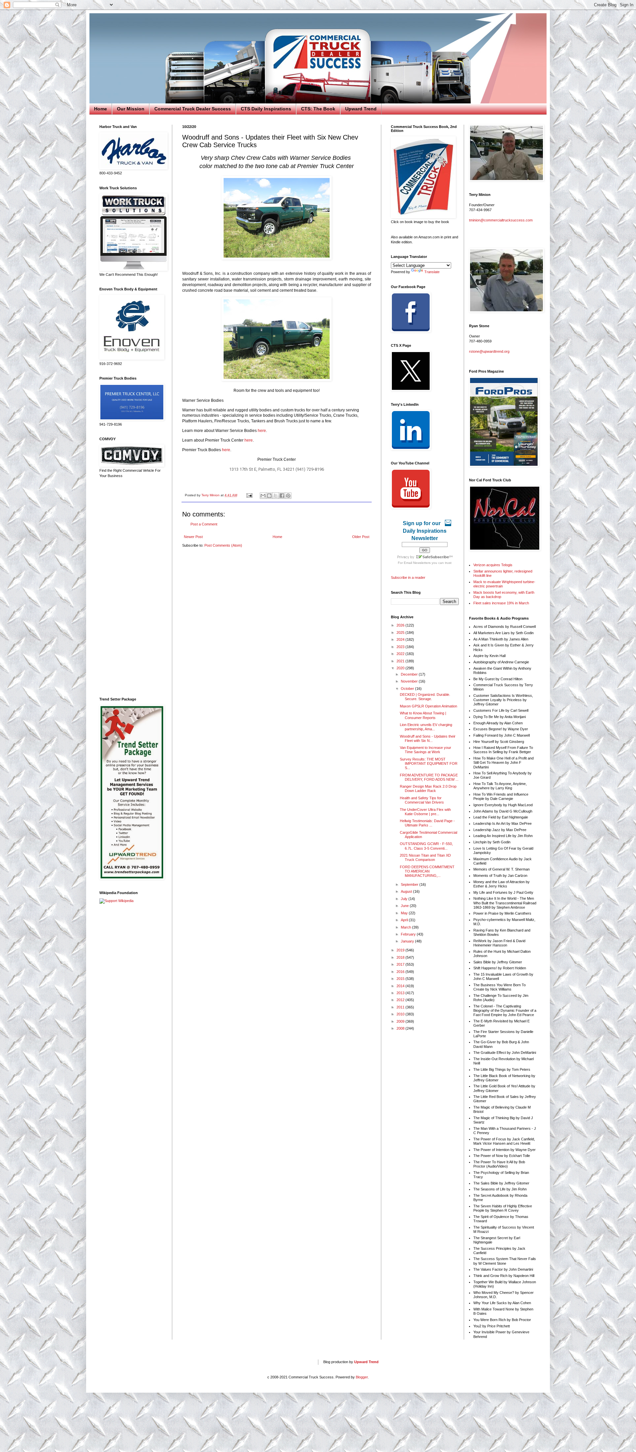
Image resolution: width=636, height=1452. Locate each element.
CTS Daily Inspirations (266, 108)
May (405, 913)
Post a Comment (203, 524)
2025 (401, 633)
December (410, 674)
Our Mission (130, 108)
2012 (401, 1000)
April (405, 920)
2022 (401, 654)
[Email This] (263, 495)
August (407, 891)
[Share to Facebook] (282, 495)
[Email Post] (249, 495)
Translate (432, 272)
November (410, 681)
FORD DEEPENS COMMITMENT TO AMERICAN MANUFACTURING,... (427, 871)
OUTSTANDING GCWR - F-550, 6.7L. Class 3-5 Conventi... (426, 846)
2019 (401, 950)
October (408, 689)
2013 (401, 993)
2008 (401, 1028)
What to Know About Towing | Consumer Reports (423, 715)
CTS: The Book (318, 108)
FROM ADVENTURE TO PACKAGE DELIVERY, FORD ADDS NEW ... (429, 777)
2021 (401, 661)
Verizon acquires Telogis (492, 565)
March (406, 927)
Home (100, 108)
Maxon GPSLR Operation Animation (428, 706)
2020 (401, 668)
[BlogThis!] (269, 495)
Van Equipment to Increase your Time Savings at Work (425, 750)
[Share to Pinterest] (288, 495)
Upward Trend (361, 108)
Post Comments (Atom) (223, 545)
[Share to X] (275, 495)
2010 (401, 1014)
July (404, 899)
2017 (401, 964)
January (408, 941)
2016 (401, 972)
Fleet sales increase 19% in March (501, 603)
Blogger (362, 1377)
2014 (401, 986)
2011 (401, 1007)
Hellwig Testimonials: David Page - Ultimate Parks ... (427, 823)
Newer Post (193, 537)
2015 (401, 979)
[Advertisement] (130, 587)
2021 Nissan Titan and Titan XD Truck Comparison (425, 857)
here (262, 430)
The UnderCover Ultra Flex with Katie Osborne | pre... (425, 812)
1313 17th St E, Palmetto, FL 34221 (261, 469)
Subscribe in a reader (408, 577)
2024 (401, 639)
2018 (401, 957)
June (405, 906)
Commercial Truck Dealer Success (192, 108)
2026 (401, 625)
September (410, 884)
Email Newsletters (417, 563)
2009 (401, 1021)
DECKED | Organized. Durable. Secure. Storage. (425, 697)
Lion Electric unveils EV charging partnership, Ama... (426, 727)
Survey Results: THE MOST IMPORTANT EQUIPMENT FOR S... (428, 763)
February (409, 934)
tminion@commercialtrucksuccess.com (501, 220)
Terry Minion (211, 495)
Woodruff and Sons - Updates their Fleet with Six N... (427, 738)
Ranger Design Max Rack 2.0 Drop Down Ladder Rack (428, 788)
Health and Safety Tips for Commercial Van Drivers (422, 800)
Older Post (360, 537)
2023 (401, 647)
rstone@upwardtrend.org (489, 351)
